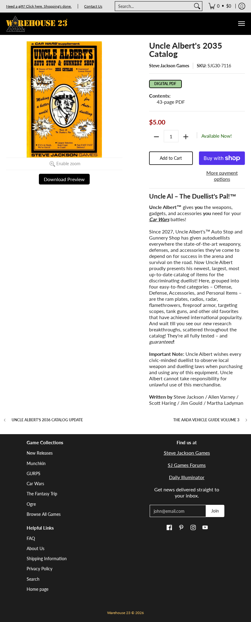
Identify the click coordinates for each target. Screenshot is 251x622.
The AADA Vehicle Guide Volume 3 (206, 420)
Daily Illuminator (186, 477)
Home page (37, 589)
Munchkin (36, 463)
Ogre (31, 504)
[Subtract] (156, 137)
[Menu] (241, 24)
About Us (35, 548)
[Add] (185, 137)
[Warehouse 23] (36, 24)
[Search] (197, 6)
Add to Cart (171, 158)
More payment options (222, 176)
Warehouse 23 (118, 612)
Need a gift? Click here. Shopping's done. (39, 6)
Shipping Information (47, 558)
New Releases (40, 453)
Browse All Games (44, 514)
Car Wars (35, 483)
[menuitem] (220, 6)
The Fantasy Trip (42, 493)
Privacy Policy (39, 568)
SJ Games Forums (187, 465)
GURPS (33, 473)
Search (33, 579)
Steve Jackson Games (169, 65)
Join (215, 510)
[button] (169, 528)
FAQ (31, 538)
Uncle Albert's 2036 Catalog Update (47, 420)
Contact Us (93, 6)
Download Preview (64, 179)
